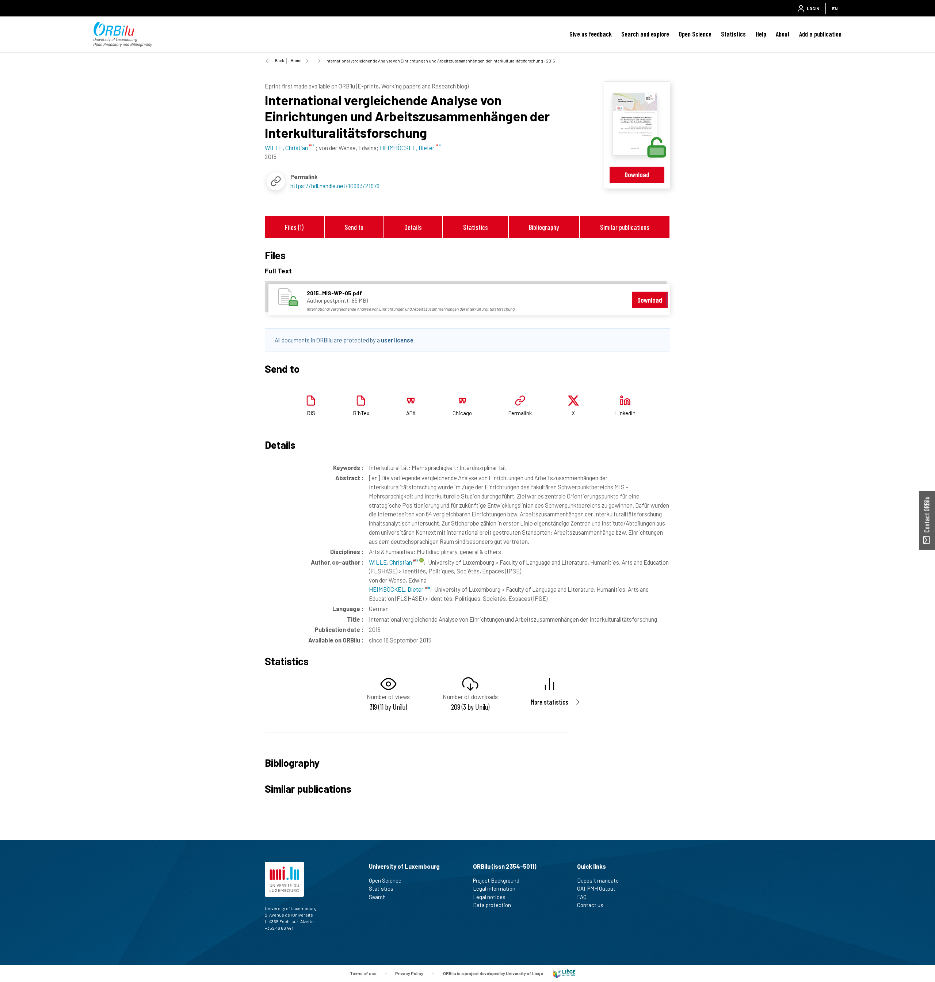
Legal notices (489, 897)
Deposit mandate (598, 880)
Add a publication (820, 34)
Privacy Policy (409, 972)
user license (397, 340)
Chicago (462, 413)
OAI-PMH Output (596, 888)
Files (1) (294, 227)
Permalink (520, 413)
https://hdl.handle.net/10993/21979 (334, 185)
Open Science (695, 34)
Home (296, 60)
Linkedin (625, 413)
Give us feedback (590, 34)
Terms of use (363, 972)
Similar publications (624, 227)
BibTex (361, 413)
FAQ (582, 897)
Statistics (733, 34)
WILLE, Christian (391, 562)
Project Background (496, 880)
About (783, 34)
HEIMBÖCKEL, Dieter (397, 589)
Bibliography (544, 227)
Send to (354, 227)
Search (377, 897)
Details (413, 227)
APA (411, 413)
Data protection (492, 905)
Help (761, 34)
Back (279, 60)
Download (637, 174)
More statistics (549, 702)
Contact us (590, 905)
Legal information (494, 888)
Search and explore (645, 34)
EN (834, 8)
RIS (311, 413)
